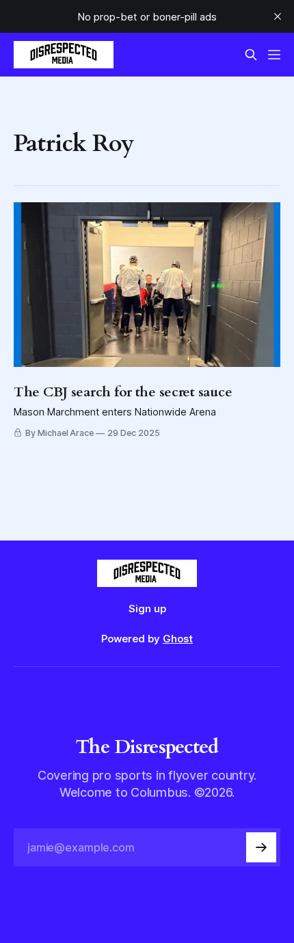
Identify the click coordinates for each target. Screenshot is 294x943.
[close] (278, 16)
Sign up (147, 608)
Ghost (178, 638)
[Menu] (274, 55)
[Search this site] (251, 55)
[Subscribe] (261, 847)
